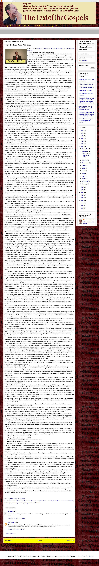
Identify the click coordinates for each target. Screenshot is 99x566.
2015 (82, 197)
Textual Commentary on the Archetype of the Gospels (86, 120)
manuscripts (15, 503)
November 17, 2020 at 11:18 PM (16, 518)
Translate (84, 60)
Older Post (70, 540)
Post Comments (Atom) (43, 547)
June (83, 170)
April (84, 176)
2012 (82, 205)
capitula (23, 500)
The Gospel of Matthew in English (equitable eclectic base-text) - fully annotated (86, 114)
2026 (82, 130)
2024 (82, 136)
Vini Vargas (11, 522)
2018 (82, 190)
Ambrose (17, 500)
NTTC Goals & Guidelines (86, 87)
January (84, 184)
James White (56, 500)
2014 (82, 200)
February (85, 181)
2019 (82, 187)
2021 (82, 144)
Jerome (63, 500)
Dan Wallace (43, 500)
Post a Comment (10, 533)
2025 (82, 133)
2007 (82, 208)
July (83, 168)
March (84, 178)
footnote (50, 500)
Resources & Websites (85, 90)
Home (40, 540)
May (83, 173)
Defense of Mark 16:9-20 (86, 84)
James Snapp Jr (89, 219)
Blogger (91, 556)
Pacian (21, 503)
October (84, 160)
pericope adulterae (29, 503)
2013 (82, 203)
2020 (82, 146)
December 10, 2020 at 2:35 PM (16, 529)
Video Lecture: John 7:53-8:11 (86, 155)
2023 (82, 138)
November (85, 151)
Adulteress (12, 500)
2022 (82, 141)
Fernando (10, 511)
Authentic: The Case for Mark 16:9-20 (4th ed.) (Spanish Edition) (86, 107)
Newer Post (8, 540)
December (85, 148)
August (84, 165)
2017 (82, 192)
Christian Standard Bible (33, 500)
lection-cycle (8, 503)
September (85, 163)
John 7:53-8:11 (69, 500)
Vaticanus (37, 503)
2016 (82, 195)
